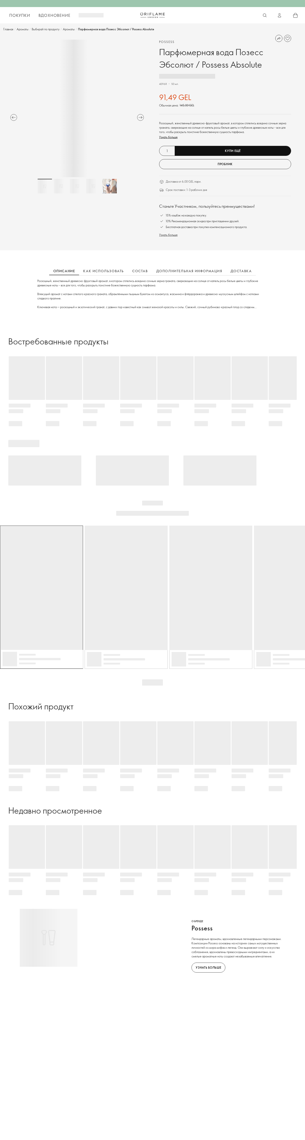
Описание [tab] (64, 271)
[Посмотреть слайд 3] (77, 186)
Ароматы (22, 29)
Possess (167, 42)
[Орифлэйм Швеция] (152, 15)
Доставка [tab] (241, 271)
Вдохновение (55, 15)
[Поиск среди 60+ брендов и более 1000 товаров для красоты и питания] (265, 15)
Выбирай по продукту (46, 29)
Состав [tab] (140, 271)
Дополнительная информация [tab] (189, 271)
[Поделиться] (278, 38)
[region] (77, 108)
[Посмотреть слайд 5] (109, 186)
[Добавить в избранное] (287, 38)
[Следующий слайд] (140, 117)
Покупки (19, 15)
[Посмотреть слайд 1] (45, 186)
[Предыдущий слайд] (13, 117)
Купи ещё (233, 151)
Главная (8, 29)
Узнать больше (168, 137)
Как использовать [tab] (103, 271)
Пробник (225, 164)
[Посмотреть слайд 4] (93, 186)
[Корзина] (295, 15)
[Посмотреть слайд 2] (61, 186)
